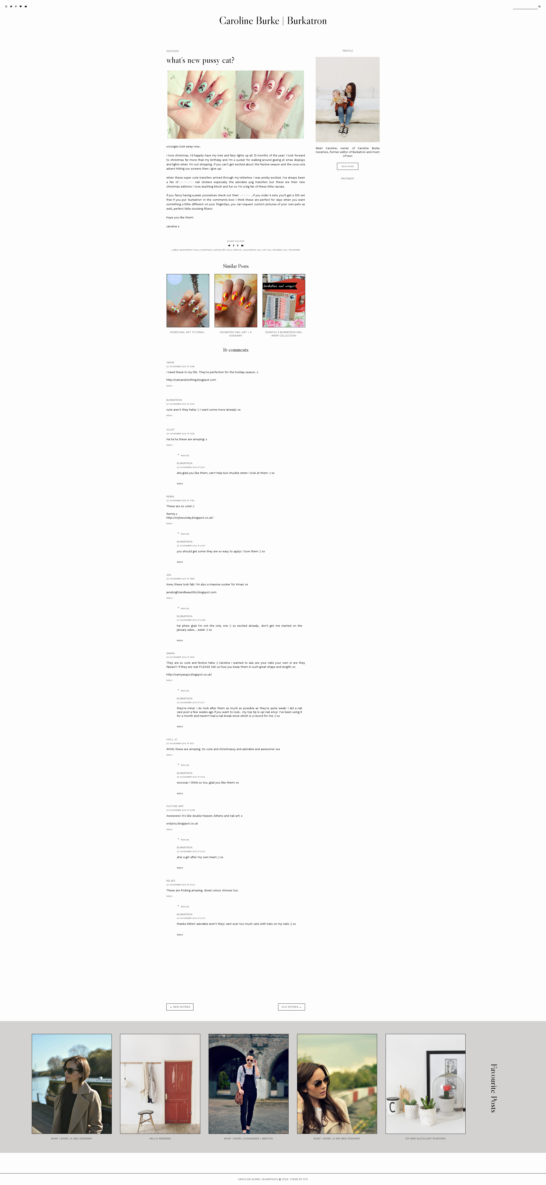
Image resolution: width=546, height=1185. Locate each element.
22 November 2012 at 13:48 (180, 366)
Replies (185, 455)
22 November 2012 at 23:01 (191, 467)
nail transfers (291, 250)
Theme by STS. (299, 1179)
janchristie (186, 182)
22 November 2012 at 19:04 (180, 657)
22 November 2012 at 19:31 (180, 743)
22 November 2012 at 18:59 (180, 578)
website (245, 195)
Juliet (170, 429)
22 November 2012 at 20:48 (180, 810)
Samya (170, 653)
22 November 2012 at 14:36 (180, 433)
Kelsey (170, 880)
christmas (206, 250)
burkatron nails (189, 250)
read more (347, 166)
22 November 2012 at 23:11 (191, 702)
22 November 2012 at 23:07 (191, 545)
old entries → (292, 1006)
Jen (168, 574)
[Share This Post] (233, 245)
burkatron (174, 399)
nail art (261, 250)
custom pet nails (222, 250)
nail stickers (274, 250)
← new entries (180, 1006)
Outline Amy (175, 806)
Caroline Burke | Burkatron (273, 20)
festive (237, 250)
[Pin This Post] (237, 245)
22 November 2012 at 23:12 (191, 777)
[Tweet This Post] (229, 245)
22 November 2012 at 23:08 (191, 620)
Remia (170, 496)
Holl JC (171, 739)
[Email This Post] (242, 245)
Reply (169, 386)
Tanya (170, 362)
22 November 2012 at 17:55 (180, 500)
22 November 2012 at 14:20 (180, 404)
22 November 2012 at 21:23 (180, 884)
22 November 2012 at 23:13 (191, 918)
